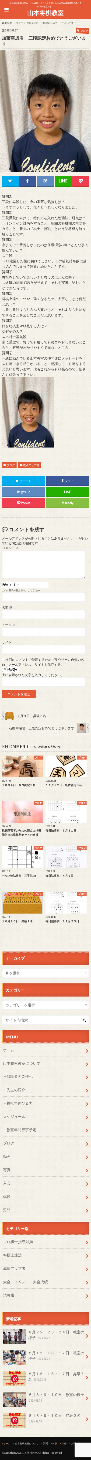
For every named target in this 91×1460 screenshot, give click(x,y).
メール (9, 625)
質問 (6, 1210)
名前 (7, 607)
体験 (6, 1196)
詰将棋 (8, 1295)
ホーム (8, 1050)
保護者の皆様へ (20, 1076)
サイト (7, 642)
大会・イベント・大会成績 (25, 1281)
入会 (6, 1183)
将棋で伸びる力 (20, 1103)
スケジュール (14, 1116)
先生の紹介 (16, 1089)
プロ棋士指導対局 (18, 1241)
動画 (6, 1156)
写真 (6, 1169)
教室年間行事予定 (21, 1129)
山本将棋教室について (21, 1063)
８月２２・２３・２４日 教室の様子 (56, 1335)
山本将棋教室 (45, 12)
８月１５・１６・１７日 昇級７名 (56, 1376)
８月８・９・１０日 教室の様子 (56, 1397)
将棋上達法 (12, 1255)
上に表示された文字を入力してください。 (33, 675)
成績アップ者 (31, 465)
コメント (10, 548)
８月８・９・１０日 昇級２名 (54, 1418)
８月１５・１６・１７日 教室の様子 (56, 1356)
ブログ (11, 465)
